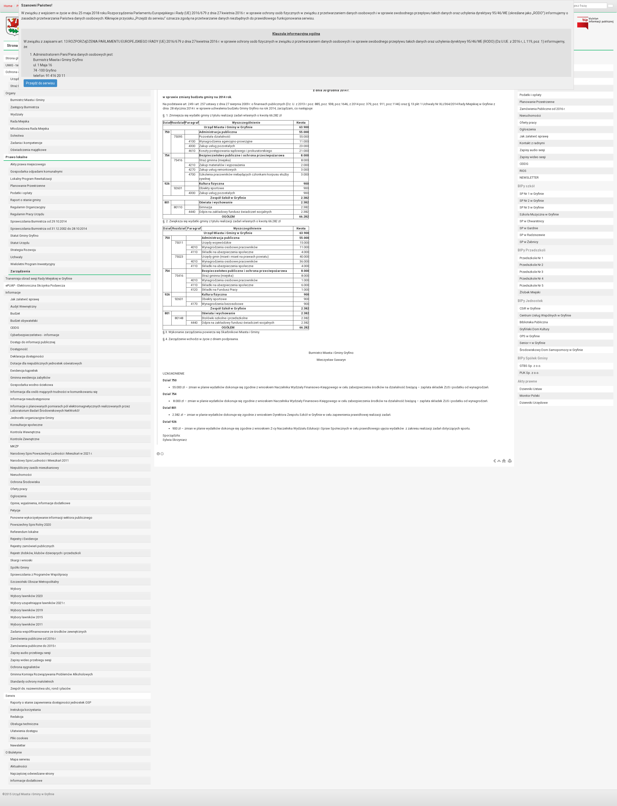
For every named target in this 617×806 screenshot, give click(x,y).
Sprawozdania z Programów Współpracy (39, 574)
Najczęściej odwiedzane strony (32, 773)
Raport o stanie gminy (25, 200)
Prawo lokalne (16, 157)
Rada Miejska (19, 121)
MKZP (14, 446)
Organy (10, 93)
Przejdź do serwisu (40, 83)
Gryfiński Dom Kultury (534, 329)
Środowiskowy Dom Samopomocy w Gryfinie (551, 350)
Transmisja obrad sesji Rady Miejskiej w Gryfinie (39, 278)
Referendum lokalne (24, 532)
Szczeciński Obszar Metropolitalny (34, 582)
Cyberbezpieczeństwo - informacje (34, 335)
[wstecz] (494, 461)
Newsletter (17, 745)
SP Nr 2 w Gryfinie (532, 200)
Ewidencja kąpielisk (24, 370)
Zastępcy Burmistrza (24, 107)
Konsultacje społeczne (26, 425)
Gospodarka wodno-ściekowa (31, 385)
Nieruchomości (21, 475)
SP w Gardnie (529, 228)
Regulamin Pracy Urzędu (27, 214)
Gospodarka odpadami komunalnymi (36, 171)
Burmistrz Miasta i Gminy (27, 100)
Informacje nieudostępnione (30, 399)
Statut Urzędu (19, 243)
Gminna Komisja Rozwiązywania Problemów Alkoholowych (51, 674)
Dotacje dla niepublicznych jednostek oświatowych (46, 363)
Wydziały (16, 114)
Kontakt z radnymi (532, 143)
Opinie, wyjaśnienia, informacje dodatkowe (40, 503)
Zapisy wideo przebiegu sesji (30, 660)
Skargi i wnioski (21, 560)
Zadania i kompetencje (26, 143)
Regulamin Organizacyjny (27, 207)
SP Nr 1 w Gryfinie (532, 193)
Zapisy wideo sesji (533, 157)
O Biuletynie (14, 752)
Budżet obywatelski (24, 320)
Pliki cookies (19, 738)
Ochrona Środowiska (25, 482)
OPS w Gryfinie (530, 336)
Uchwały (16, 257)
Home (8, 6)
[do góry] (499, 461)
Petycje (15, 510)
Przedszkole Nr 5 (531, 285)
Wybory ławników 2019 (26, 610)
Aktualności (18, 766)
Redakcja (16, 717)
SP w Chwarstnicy (532, 221)
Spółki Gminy (19, 567)
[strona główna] (504, 461)
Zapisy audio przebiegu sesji (30, 653)
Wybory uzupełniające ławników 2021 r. (37, 603)
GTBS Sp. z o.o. (530, 366)
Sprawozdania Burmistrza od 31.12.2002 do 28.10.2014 (48, 228)
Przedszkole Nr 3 (531, 272)
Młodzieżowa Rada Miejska (29, 128)
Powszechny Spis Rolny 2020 (30, 524)
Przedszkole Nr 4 (531, 278)
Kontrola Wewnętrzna (25, 432)
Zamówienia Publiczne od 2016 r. (542, 109)
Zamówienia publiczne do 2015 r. (33, 646)
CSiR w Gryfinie (530, 308)
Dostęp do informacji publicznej (32, 342)
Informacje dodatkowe (26, 780)
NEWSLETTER (529, 177)
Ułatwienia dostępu (24, 731)
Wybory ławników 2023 (26, 596)
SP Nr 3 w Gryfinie (532, 207)
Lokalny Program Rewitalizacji (31, 179)
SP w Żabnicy (529, 242)
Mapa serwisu (20, 759)
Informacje (13, 292)
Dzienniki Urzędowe (534, 402)
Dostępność (19, 349)
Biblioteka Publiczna (534, 322)
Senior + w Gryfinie (532, 343)
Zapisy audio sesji (532, 150)
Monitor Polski (530, 395)
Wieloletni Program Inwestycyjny (32, 264)
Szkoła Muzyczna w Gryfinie (539, 214)
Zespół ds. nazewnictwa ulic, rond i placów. (40, 688)
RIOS (523, 171)
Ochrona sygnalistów (25, 667)
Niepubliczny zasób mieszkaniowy (34, 468)
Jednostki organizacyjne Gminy (32, 418)
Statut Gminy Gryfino (24, 235)
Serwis (10, 696)
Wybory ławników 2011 (26, 624)
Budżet (15, 313)
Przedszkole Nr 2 (531, 265)
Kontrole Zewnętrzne (24, 439)
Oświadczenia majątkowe (28, 150)
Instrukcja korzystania (25, 710)
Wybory (15, 589)
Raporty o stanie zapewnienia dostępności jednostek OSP (50, 702)
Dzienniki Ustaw (531, 389)
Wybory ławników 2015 (26, 617)
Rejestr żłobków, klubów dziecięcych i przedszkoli (45, 553)
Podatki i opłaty (21, 193)
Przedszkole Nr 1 (531, 258)
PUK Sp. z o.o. (529, 373)
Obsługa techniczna (24, 724)
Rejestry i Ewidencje (24, 539)
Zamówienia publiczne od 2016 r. (33, 638)
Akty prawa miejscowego (28, 164)
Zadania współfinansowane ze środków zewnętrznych (48, 631)
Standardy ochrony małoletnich (32, 681)
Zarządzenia (20, 271)
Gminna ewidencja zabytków (30, 377)
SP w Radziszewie (532, 235)
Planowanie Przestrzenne (27, 186)
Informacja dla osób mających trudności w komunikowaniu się (53, 392)
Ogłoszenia (18, 496)
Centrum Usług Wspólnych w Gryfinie (545, 315)
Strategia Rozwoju (23, 250)
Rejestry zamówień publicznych (32, 546)
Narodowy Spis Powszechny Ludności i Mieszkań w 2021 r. (51, 453)
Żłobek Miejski (530, 292)
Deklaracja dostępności (27, 356)
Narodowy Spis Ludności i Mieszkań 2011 (39, 460)
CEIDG (14, 327)
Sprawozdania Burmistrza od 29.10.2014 (38, 221)
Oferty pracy (18, 489)
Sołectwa (17, 135)
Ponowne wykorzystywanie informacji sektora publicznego (51, 517)
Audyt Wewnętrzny (23, 306)
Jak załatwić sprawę (24, 299)
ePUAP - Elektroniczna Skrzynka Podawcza (35, 285)
